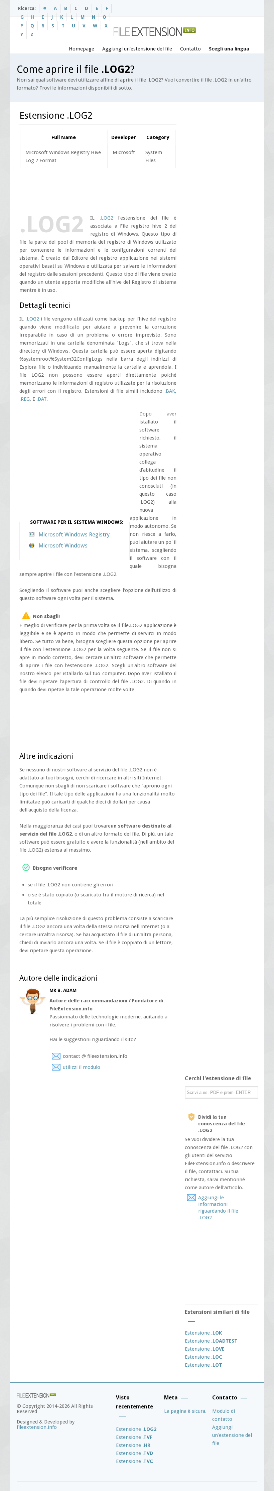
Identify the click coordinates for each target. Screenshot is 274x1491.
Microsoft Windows (63, 545)
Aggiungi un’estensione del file (137, 49)
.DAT (41, 399)
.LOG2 (106, 218)
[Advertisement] (141, 190)
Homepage (81, 49)
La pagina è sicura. (185, 1411)
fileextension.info (37, 1427)
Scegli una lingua (229, 49)
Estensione (203, 1333)
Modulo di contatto (223, 1415)
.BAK (169, 391)
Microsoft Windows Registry (74, 534)
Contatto (190, 49)
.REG (24, 399)
